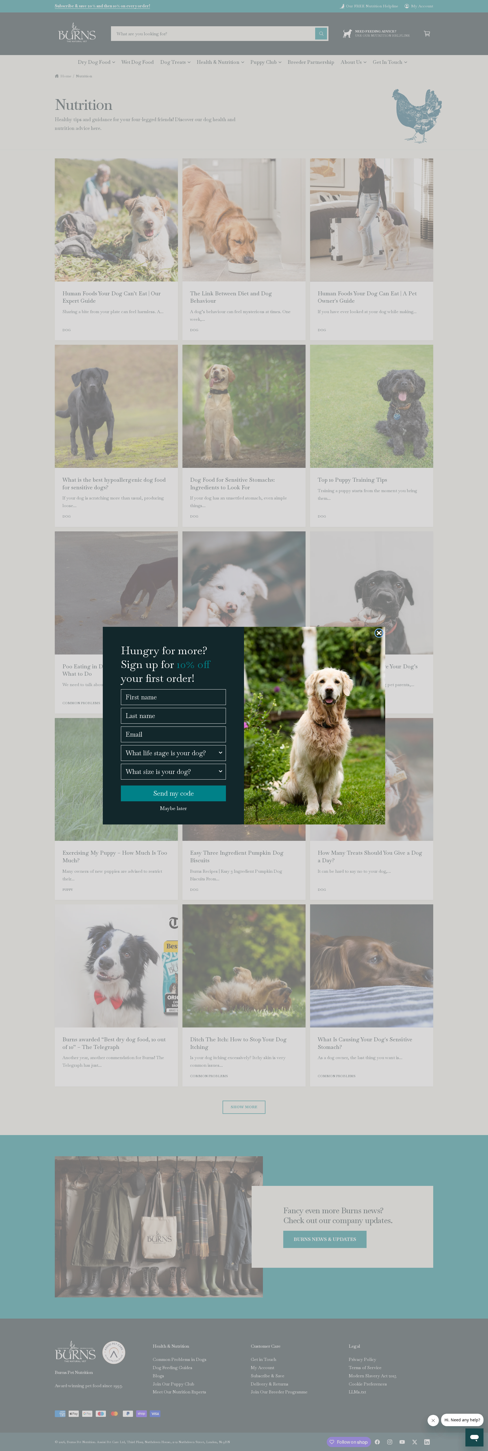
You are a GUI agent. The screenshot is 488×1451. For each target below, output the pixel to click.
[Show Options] (220, 753)
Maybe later (173, 808)
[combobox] (172, 753)
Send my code (173, 793)
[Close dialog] (379, 633)
